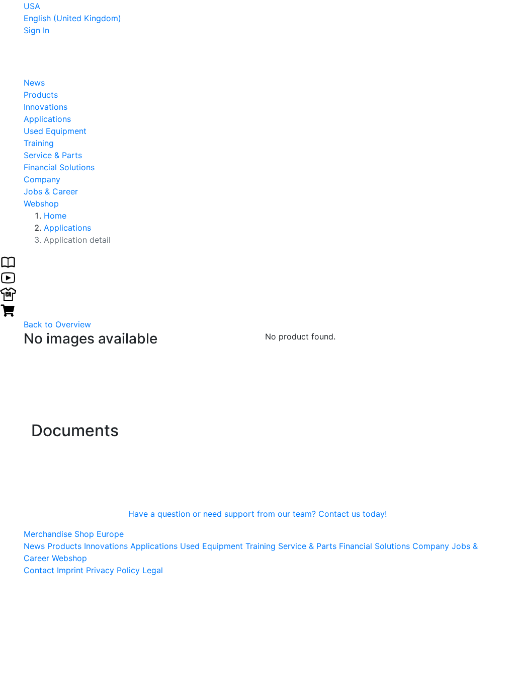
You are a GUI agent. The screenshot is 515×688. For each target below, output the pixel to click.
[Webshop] (8, 309)
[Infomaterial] (8, 261)
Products (41, 95)
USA (32, 6)
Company (42, 179)
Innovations (45, 107)
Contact (39, 570)
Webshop (41, 203)
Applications (47, 119)
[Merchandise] (8, 293)
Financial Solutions (59, 167)
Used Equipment (55, 131)
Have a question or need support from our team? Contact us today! (257, 514)
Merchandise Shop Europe (74, 534)
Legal (152, 570)
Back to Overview (57, 324)
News (34, 83)
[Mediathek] (8, 277)
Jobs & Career (51, 191)
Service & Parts (53, 155)
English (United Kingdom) (72, 18)
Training (39, 143)
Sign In (36, 30)
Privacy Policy (113, 570)
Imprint (70, 570)
